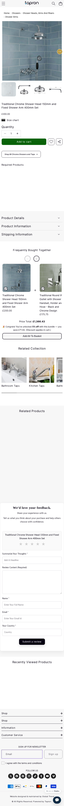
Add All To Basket (32, 336)
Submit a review (32, 642)
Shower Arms (11, 16)
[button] (60, 3)
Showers (16, 13)
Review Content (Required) (14, 568)
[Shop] (3, 3)
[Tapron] (32, 3)
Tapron (48, 801)
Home (7, 13)
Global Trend (48, 796)
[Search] (53, 3)
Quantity (7, 127)
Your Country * (9, 626)
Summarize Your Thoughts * (15, 554)
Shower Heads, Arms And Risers (38, 13)
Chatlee (56, 791)
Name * (5, 599)
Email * (5, 612)
